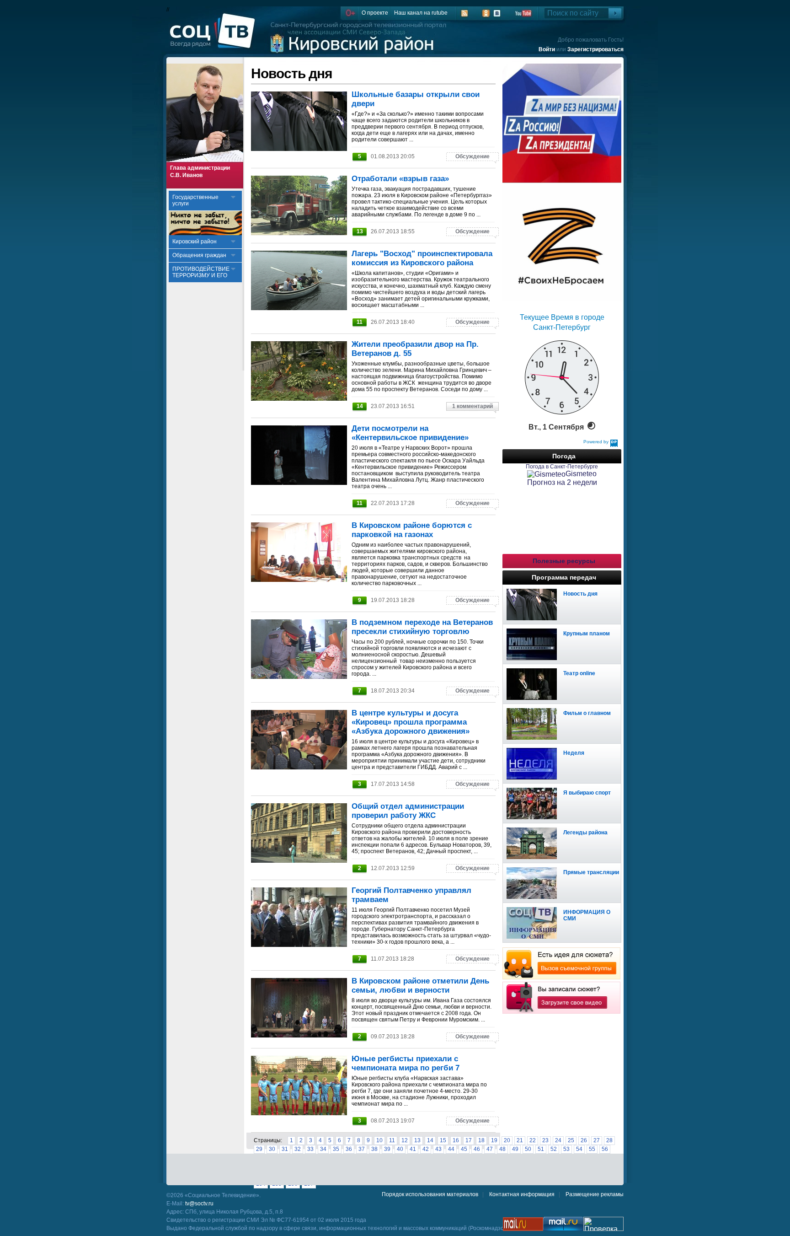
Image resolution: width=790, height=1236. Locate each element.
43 (438, 1149)
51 (541, 1149)
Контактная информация (522, 1194)
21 (520, 1140)
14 (430, 1140)
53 (566, 1149)
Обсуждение (472, 156)
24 (558, 1140)
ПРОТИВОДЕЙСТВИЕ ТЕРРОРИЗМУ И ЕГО (201, 272)
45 (464, 1149)
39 (387, 1149)
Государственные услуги (195, 200)
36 (349, 1149)
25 (571, 1140)
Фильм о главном (587, 713)
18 (481, 1140)
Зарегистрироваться (595, 49)
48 (502, 1149)
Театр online (579, 673)
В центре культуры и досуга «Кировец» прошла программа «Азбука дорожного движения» (411, 722)
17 (468, 1140)
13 (417, 1140)
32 (297, 1149)
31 (285, 1149)
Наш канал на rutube (421, 13)
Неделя (573, 753)
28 (609, 1140)
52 (553, 1149)
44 (451, 1149)
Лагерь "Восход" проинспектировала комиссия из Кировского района (422, 258)
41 (413, 1149)
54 (579, 1149)
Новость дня (580, 594)
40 (400, 1149)
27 (596, 1140)
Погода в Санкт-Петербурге (562, 466)
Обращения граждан (199, 255)
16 (456, 1140)
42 (425, 1149)
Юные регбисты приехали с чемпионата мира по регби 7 (405, 1063)
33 (310, 1149)
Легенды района (585, 832)
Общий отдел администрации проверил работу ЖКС (408, 811)
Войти (547, 49)
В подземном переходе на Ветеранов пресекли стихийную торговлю (422, 627)
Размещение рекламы (595, 1194)
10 (379, 1140)
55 (592, 1149)
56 (605, 1149)
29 (259, 1149)
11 (392, 1140)
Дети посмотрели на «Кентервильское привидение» (410, 433)
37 (361, 1149)
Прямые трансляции (591, 872)
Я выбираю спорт (587, 793)
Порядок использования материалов (430, 1194)
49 (515, 1149)
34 (323, 1149)
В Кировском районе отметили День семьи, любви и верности (420, 985)
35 (336, 1149)
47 (489, 1149)
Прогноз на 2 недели (562, 482)
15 (443, 1140)
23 (545, 1140)
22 (532, 1140)
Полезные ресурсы (564, 560)
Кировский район (194, 241)
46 (477, 1149)
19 (494, 1140)
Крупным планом (586, 633)
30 (272, 1149)
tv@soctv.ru (199, 1203)
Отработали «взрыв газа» (400, 178)
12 (404, 1140)
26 (584, 1140)
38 (374, 1149)
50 (528, 1149)
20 (507, 1140)
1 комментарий (472, 406)
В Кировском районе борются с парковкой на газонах (412, 530)
